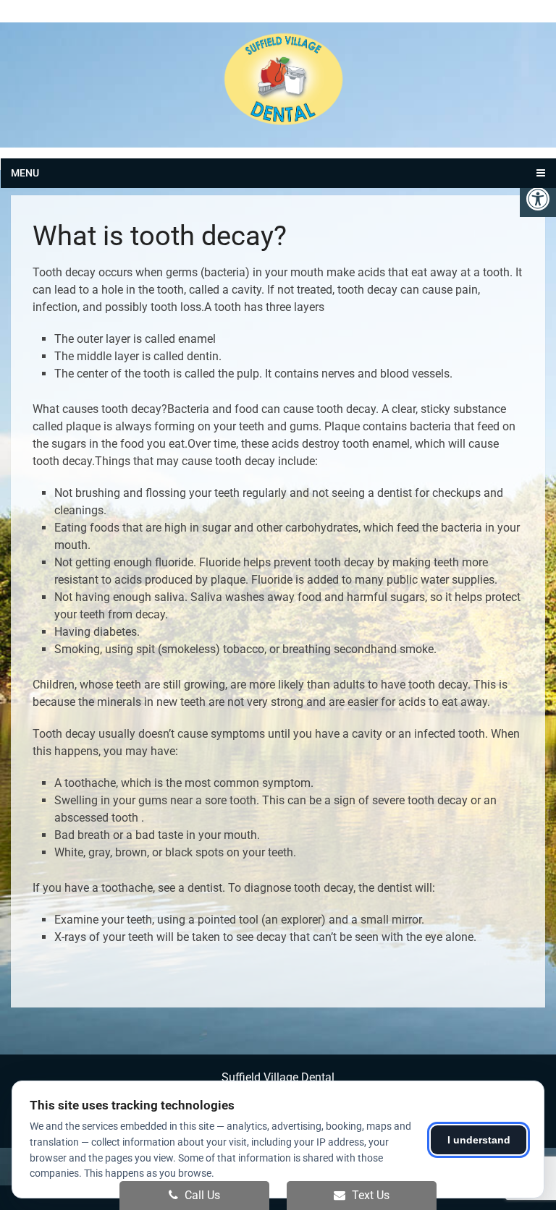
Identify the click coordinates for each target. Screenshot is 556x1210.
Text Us (369, 1195)
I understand (478, 1140)
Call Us (201, 1195)
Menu (25, 173)
